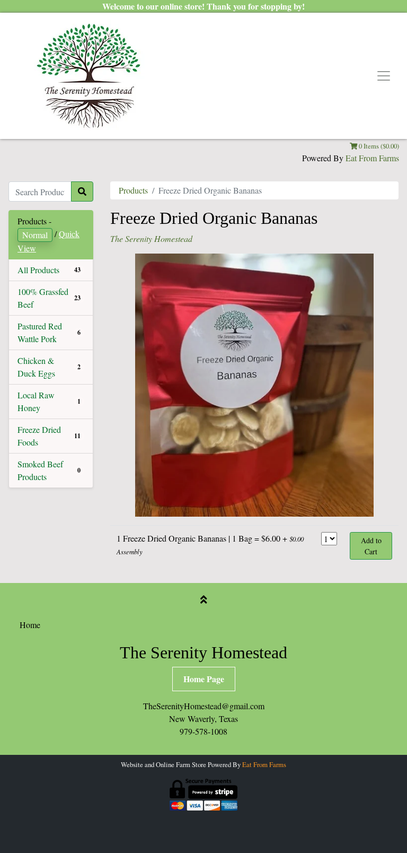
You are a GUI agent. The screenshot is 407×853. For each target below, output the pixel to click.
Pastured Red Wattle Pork (39, 332)
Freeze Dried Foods (39, 436)
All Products (38, 269)
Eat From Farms (372, 157)
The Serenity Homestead (151, 238)
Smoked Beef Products (40, 470)
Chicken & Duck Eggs (36, 367)
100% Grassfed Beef (42, 298)
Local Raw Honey (36, 401)
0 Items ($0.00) (378, 146)
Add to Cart (371, 545)
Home (30, 624)
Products (133, 190)
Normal (35, 234)
